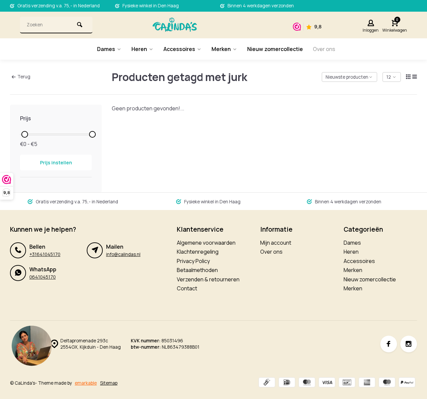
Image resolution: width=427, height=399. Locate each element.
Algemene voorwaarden (206, 242)
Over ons (324, 49)
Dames (106, 49)
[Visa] (327, 383)
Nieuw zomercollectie (275, 49)
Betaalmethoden (197, 270)
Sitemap (108, 383)
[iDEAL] (287, 383)
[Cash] (267, 383)
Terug (23, 77)
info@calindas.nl (123, 254)
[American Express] (367, 383)
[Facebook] (388, 344)
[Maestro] (387, 383)
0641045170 (42, 277)
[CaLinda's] (174, 25)
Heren (139, 49)
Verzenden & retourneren (208, 279)
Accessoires (179, 49)
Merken (221, 49)
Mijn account (275, 242)
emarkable (86, 383)
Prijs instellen (56, 162)
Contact (187, 288)
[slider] (24, 134)
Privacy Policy (193, 261)
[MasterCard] (307, 383)
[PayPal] (407, 383)
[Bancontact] (347, 383)
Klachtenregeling (198, 251)
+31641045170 (44, 254)
